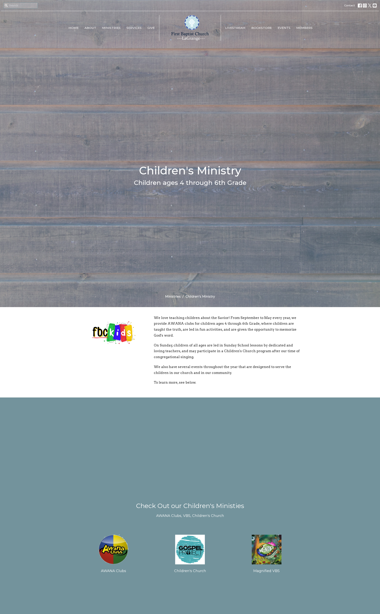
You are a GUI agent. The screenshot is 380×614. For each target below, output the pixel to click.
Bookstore (261, 28)
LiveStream (235, 28)
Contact (349, 5)
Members (304, 28)
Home (73, 28)
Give (151, 28)
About (90, 28)
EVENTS (284, 28)
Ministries (111, 28)
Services (134, 28)
